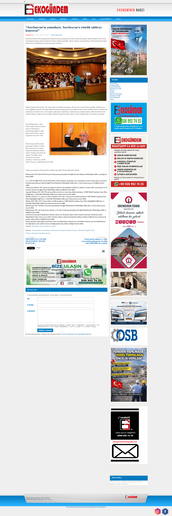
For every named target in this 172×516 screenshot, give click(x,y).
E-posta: (30, 305)
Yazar (112, 99)
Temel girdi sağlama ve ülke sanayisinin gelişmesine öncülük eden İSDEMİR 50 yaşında (94, 240)
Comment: (31, 311)
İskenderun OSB (115, 89)
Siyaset (52, 19)
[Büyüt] (144, 274)
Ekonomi (42, 19)
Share (38, 248)
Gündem (75, 19)
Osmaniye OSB (115, 96)
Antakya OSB (114, 85)
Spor (93, 19)
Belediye (63, 19)
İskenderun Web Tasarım (45, 499)
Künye (118, 19)
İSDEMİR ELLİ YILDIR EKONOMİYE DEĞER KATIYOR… (36, 240)
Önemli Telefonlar (116, 94)
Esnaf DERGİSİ (106, 19)
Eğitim (85, 19)
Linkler (112, 92)
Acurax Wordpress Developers (95, 507)
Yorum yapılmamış (56, 35)
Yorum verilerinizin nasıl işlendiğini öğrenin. (77, 334)
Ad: (28, 299)
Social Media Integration (74, 507)
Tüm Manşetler (115, 97)
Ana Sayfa (30, 19)
